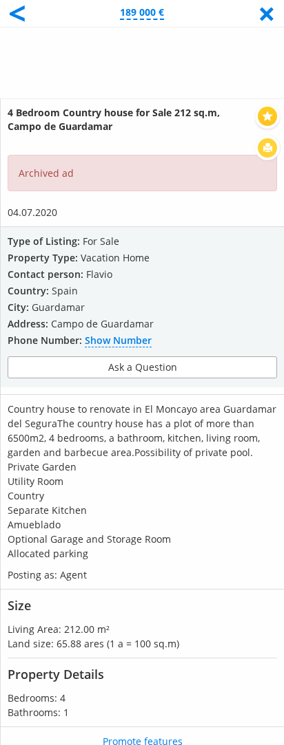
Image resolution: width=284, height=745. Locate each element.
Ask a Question (142, 367)
